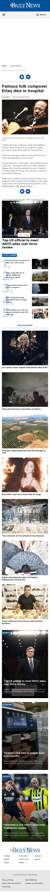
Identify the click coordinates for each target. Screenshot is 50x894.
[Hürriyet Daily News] (25, 6)
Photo (21, 863)
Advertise (6, 887)
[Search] (38, 15)
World (6, 859)
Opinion (38, 856)
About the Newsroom (11, 883)
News (4, 66)
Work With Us (31, 880)
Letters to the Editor (34, 883)
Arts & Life (16, 66)
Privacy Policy (7, 880)
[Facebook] (21, 77)
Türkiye (7, 856)
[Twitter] (28, 77)
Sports (37, 859)
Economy (23, 856)
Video (6, 863)
